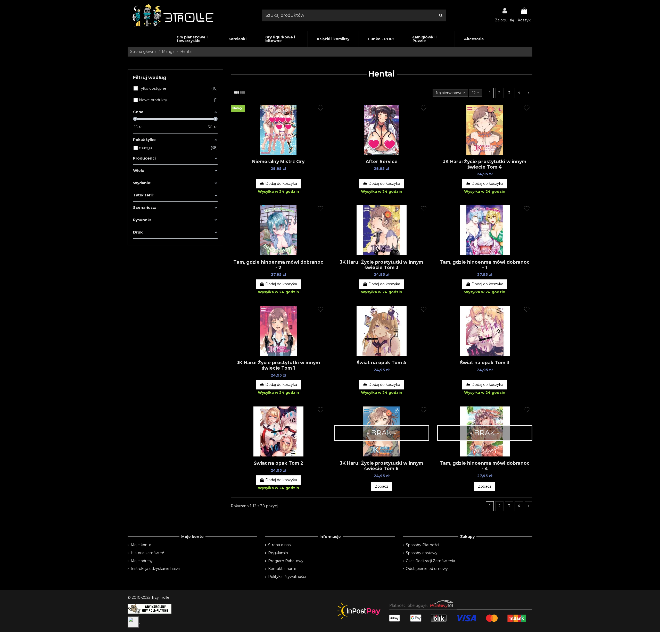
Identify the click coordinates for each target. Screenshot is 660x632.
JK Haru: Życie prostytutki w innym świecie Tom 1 (278, 365)
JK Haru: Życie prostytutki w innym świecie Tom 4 (484, 164)
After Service (382, 161)
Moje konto (141, 545)
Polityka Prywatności (287, 576)
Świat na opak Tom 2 (278, 463)
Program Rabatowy (285, 561)
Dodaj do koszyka (281, 183)
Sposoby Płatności (422, 545)
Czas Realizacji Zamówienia (430, 561)
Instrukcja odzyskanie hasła (155, 568)
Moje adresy (142, 561)
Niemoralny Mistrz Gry (278, 161)
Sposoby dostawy (422, 553)
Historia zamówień (147, 553)
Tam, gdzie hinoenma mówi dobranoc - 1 (485, 264)
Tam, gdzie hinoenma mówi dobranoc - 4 (485, 465)
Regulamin (278, 553)
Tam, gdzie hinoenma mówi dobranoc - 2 (278, 264)
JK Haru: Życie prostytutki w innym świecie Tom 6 (381, 465)
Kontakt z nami (282, 568)
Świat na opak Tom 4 (381, 362)
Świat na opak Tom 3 (484, 362)
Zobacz (381, 486)
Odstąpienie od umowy (427, 568)
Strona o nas (279, 545)
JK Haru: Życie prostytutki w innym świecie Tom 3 (381, 264)
